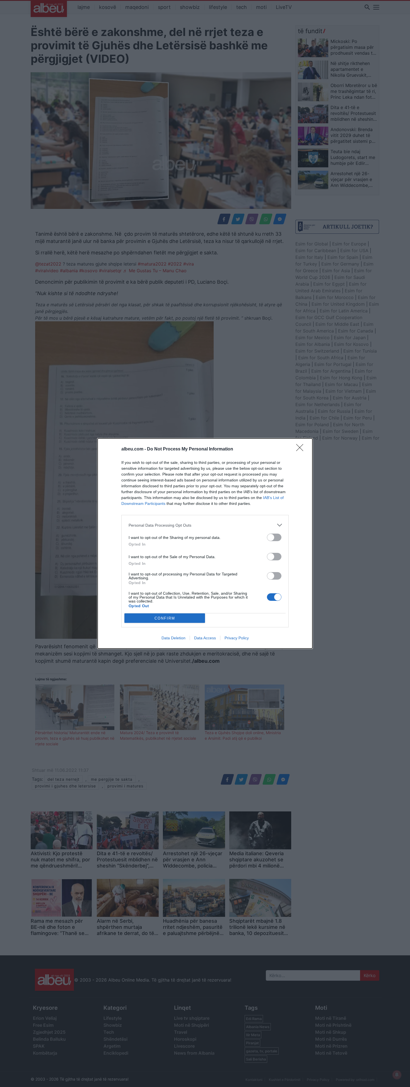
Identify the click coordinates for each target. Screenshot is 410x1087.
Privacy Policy (237, 638)
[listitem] (205, 525)
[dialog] (205, 543)
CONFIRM (165, 618)
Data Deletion (173, 638)
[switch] (274, 537)
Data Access (205, 638)
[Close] (301, 449)
